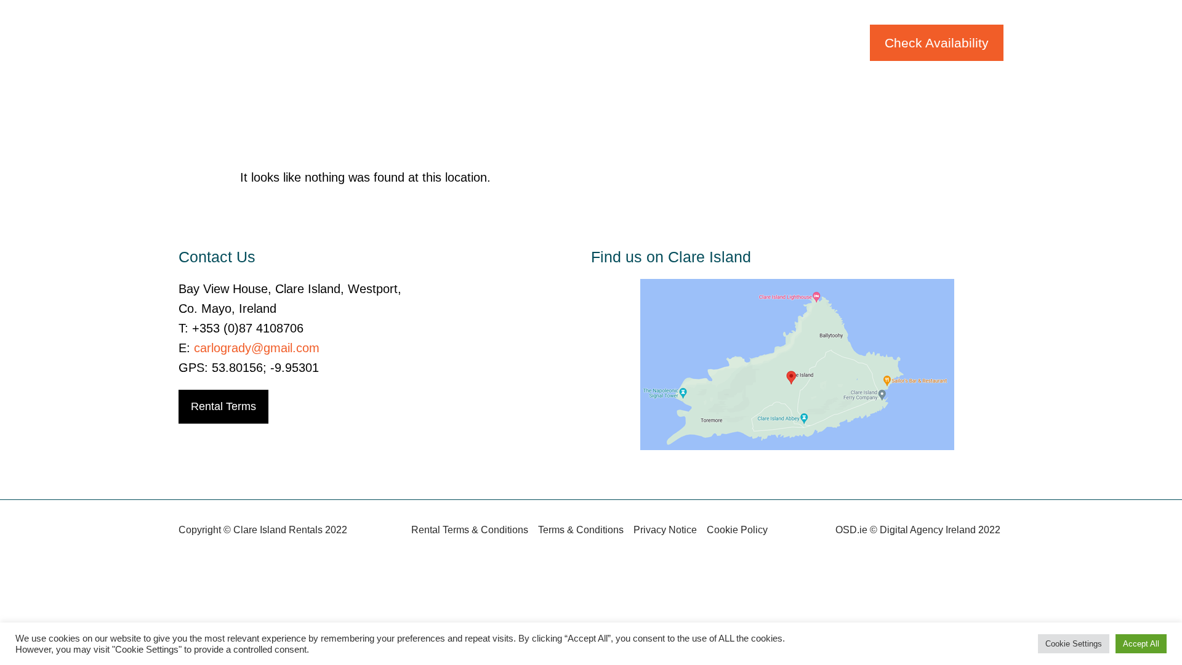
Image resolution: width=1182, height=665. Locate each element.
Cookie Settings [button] (1073, 643)
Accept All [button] (1141, 643)
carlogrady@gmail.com (257, 348)
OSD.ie (851, 530)
